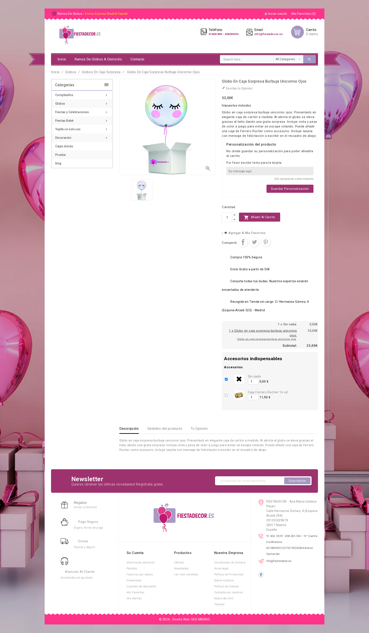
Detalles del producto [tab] (164, 429)
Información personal (141, 562)
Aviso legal (221, 568)
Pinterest (265, 242)
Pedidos (132, 568)
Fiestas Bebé (81, 120)
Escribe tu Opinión (237, 88)
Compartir (243, 242)
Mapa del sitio (223, 598)
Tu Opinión (199, 429)
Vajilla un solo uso (81, 129)
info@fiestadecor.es (279, 561)
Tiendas (219, 604)
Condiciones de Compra (230, 562)
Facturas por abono (140, 574)
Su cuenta (135, 553)
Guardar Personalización (290, 188)
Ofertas (179, 562)
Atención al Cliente (80, 571)
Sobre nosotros (224, 580)
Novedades (181, 568)
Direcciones (134, 580)
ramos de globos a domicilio (98, 59)
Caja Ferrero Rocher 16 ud (268, 392)
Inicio (61, 59)
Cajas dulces (64, 146)
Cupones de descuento (141, 586)
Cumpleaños (81, 95)
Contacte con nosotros (228, 592)
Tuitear (254, 242)
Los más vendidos (186, 574)
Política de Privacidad (228, 574)
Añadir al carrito (259, 217)
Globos (81, 103)
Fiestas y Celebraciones (81, 112)
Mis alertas (134, 598)
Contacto (137, 59)
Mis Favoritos (136, 592)
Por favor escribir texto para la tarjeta (254, 162)
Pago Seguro (88, 521)
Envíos (83, 541)
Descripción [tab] (129, 429)
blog (58, 163)
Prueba (60, 154)
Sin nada (254, 376)
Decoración (81, 137)
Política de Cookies (226, 586)
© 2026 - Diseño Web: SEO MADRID (184, 619)
